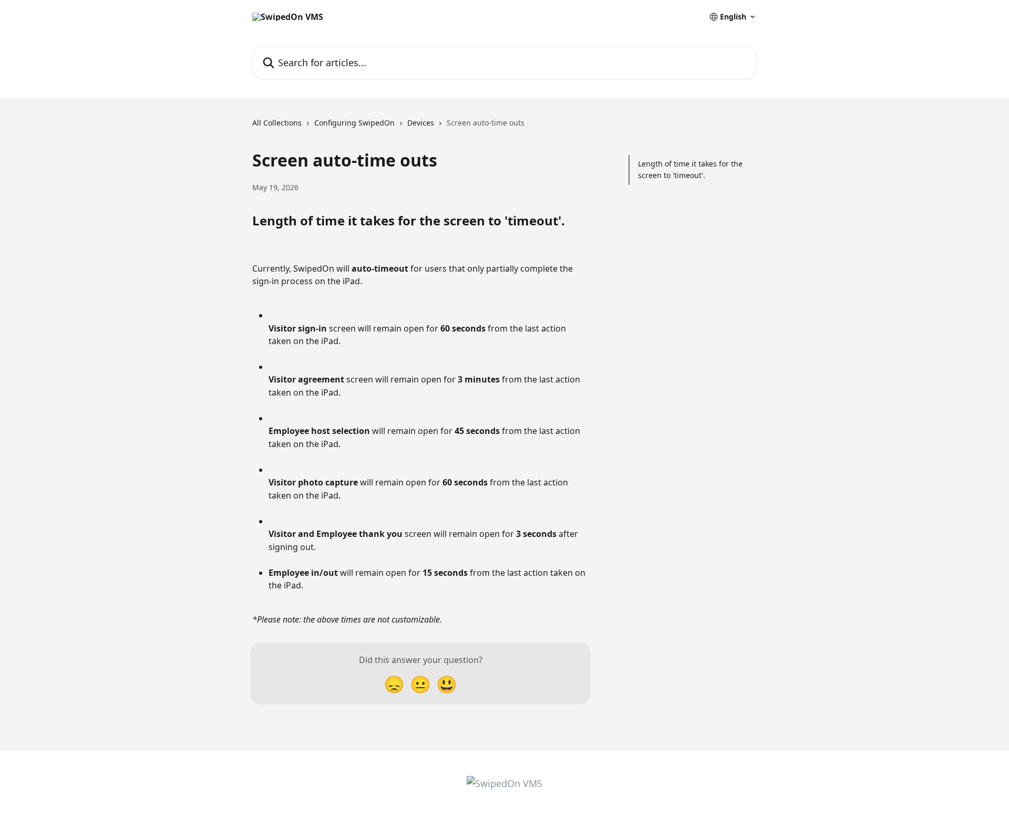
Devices (420, 123)
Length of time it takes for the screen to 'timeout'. (690, 169)
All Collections (277, 123)
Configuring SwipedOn (354, 123)
